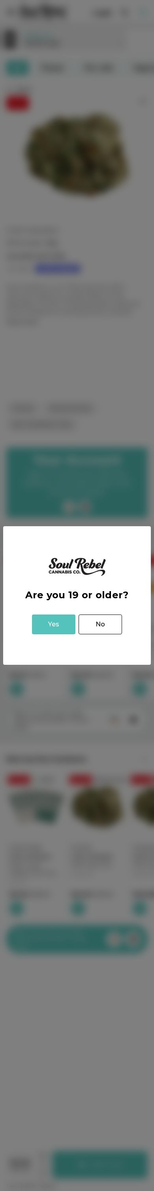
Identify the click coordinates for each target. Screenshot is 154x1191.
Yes (53, 624)
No (100, 624)
